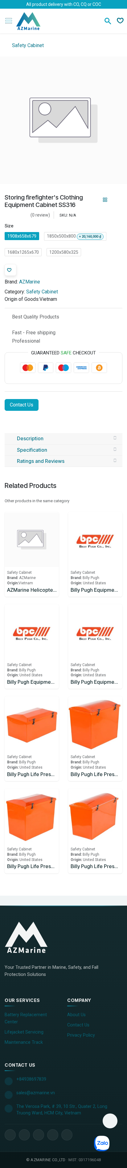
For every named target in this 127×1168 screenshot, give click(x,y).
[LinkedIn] (24, 1134)
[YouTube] (38, 1134)
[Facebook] (10, 1134)
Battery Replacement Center (26, 1018)
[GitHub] (66, 1134)
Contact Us (21, 405)
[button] (110, 1120)
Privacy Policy (81, 1035)
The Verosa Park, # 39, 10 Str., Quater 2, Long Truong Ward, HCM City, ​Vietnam (61, 1110)
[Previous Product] (94, 200)
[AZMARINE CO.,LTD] (32, 937)
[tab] (63, 438)
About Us (76, 1014)
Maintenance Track (24, 1042)
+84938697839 (31, 1079)
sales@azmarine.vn (35, 1093)
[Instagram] (52, 1134)
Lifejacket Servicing (24, 1032)
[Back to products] (105, 200)
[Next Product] (115, 200)
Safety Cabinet (27, 45)
